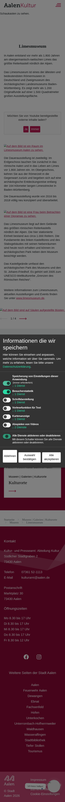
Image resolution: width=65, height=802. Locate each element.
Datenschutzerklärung (16, 366)
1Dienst (18, 386)
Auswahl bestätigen (29, 457)
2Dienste (19, 427)
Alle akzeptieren (51, 457)
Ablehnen (10, 456)
